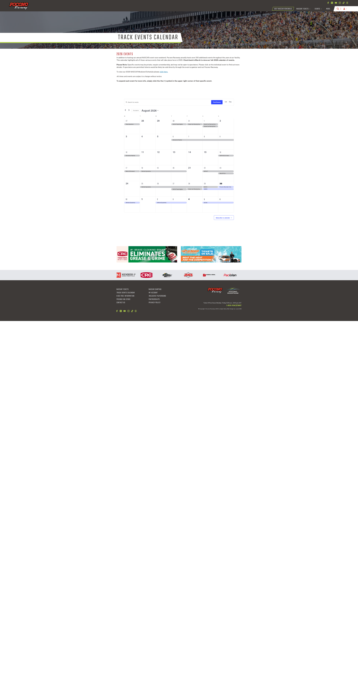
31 (189, 121)
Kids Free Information (125, 296)
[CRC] (147, 254)
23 (220, 168)
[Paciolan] (207, 275)
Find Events (217, 102)
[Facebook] (328, 3)
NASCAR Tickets (123, 289)
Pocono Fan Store (123, 299)
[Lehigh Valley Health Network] (228, 275)
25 (142, 183)
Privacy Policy (155, 302)
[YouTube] (336, 3)
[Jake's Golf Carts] (166, 275)
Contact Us (121, 302)
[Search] (337, 8)
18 (142, 168)
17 (126, 168)
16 (220, 152)
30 (174, 121)
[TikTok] (344, 3)
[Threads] (347, 3)
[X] (332, 3)
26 (158, 183)
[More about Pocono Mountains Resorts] (233, 290)
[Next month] (129, 110)
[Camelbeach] (211, 254)
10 (126, 152)
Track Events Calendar (126, 292)
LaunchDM (238, 309)
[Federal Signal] (187, 275)
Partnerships (154, 299)
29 (205, 183)
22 (205, 168)
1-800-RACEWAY (233, 305)
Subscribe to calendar (223, 218)
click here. (164, 72)
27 (126, 121)
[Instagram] (340, 3)
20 (174, 168)
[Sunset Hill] (145, 275)
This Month (136, 110)
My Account (153, 292)
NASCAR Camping (155, 289)
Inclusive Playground (157, 296)
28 (189, 183)
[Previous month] (125, 110)
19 (158, 168)
